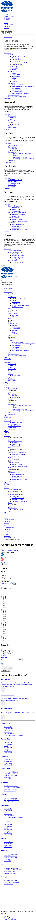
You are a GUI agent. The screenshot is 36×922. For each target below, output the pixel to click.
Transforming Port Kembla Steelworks (23, 159)
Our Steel (7, 129)
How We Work (12, 66)
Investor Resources (13, 223)
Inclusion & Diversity (18, 255)
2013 (4, 620)
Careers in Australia (17, 262)
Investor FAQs (16, 228)
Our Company (8, 37)
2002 (4, 641)
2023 (4, 602)
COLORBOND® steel (15, 180)
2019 (4, 609)
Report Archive (16, 124)
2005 (4, 635)
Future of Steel (12, 145)
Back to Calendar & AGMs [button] (10, 550)
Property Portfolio (13, 95)
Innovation (15, 68)
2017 (4, 613)
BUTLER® (11, 186)
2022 (4, 603)
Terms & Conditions (10, 919)
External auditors (17, 91)
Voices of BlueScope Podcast (20, 63)
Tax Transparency (17, 90)
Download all (8, 668)
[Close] (2, 663)
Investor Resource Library (19, 229)
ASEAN (14, 78)
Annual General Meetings (19, 221)
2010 (4, 626)
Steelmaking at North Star (19, 157)
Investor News (16, 216)
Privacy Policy (8, 918)
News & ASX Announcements (17, 212)
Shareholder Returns (18, 224)
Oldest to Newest (8, 652)
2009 (4, 628)
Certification (11, 126)
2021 (4, 605)
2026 (4, 596)
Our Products (12, 147)
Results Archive (16, 211)
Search (21, 659)
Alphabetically (7, 654)
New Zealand (16, 76)
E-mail (3, 562)
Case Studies (12, 152)
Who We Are (12, 54)
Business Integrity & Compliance (17, 96)
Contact (6, 19)
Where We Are (12, 71)
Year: (2, 577)
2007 (4, 631)
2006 (4, 633)
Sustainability (8, 98)
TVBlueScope (16, 61)
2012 (4, 622)
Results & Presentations (15, 206)
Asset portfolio (16, 150)
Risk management (17, 88)
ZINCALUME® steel (14, 183)
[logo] (7, 8)
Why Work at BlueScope (15, 252)
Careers (6, 231)
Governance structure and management (23, 86)
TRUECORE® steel (14, 181)
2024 (4, 600)
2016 (4, 615)
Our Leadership (16, 59)
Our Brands (7, 162)
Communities (12, 121)
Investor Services (17, 226)
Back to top (6, 670)
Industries (14, 148)
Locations (7, 18)
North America (16, 74)
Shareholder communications (20, 93)
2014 (4, 618)
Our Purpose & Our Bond (19, 56)
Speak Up (7, 916)
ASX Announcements (18, 214)
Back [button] (4, 655)
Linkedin (3, 557)
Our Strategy (15, 58)
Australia (14, 73)
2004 (4, 637)
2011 (4, 624)
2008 (4, 629)
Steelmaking (11, 160)
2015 (4, 616)
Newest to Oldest (8, 650)
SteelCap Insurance (17, 64)
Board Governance (17, 85)
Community (15, 254)
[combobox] (9, 659)
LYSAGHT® (12, 185)
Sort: (2, 579)
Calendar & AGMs (13, 218)
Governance (11, 83)
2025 (4, 598)
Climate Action (12, 117)
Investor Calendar (17, 219)
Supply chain (12, 127)
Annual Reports (16, 209)
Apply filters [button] (4, 657)
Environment (12, 116)
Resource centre (9, 16)
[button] (10, 308)
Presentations (15, 207)
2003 (4, 639)
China (13, 80)
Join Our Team (12, 260)
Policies (14, 69)
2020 (4, 607)
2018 (4, 611)
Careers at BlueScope (14, 250)
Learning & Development (19, 259)
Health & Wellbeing (17, 257)
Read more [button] (7, 53)
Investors (7, 188)
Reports (10, 122)
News (6, 14)
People (10, 119)
